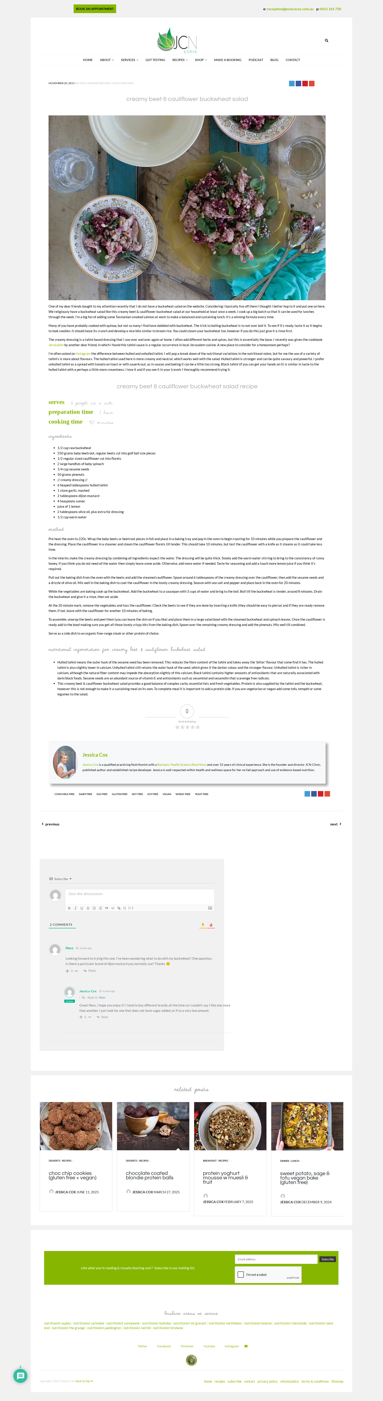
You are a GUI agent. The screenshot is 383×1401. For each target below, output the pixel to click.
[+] (131, 908)
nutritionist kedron (258, 1323)
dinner (284, 1160)
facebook (164, 1346)
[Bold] (69, 908)
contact (293, 60)
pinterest (187, 1346)
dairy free (85, 794)
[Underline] (82, 908)
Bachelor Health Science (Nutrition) (181, 764)
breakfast (210, 1160)
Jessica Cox (95, 755)
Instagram (83, 353)
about (105, 60)
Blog (274, 60)
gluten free (119, 794)
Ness (102, 997)
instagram (232, 1346)
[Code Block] (113, 908)
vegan (167, 794)
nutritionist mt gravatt (189, 1323)
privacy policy (268, 1381)
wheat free (183, 794)
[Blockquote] (107, 908)
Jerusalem (56, 345)
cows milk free (64, 794)
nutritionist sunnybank (123, 1323)
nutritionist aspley (57, 1323)
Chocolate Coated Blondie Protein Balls (150, 1175)
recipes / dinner (86, 83)
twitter (142, 1346)
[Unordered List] (100, 908)
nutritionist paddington (104, 1328)
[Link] (119, 908)
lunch (295, 1160)
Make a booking (227, 60)
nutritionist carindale (88, 1323)
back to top (83, 1381)
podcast (256, 60)
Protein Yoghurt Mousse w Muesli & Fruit (225, 1177)
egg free (102, 794)
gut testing (155, 60)
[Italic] (75, 908)
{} (124, 908)
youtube (209, 1346)
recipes (178, 60)
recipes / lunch (110, 83)
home (208, 1381)
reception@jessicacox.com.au (290, 9)
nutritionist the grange (68, 1328)
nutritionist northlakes (225, 1323)
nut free (137, 794)
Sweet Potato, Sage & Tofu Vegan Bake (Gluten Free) (305, 1178)
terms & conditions (315, 1381)
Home (88, 60)
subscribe (235, 1381)
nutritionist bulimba (156, 1323)
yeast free (201, 794)
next (329, 826)
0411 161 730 (330, 9)
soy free (152, 794)
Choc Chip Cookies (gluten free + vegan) (72, 1175)
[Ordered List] (94, 908)
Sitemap (337, 1381)
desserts (54, 1160)
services (128, 60)
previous (62, 826)
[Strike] (88, 908)
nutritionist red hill (137, 1328)
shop (199, 60)
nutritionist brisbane (168, 1328)
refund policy (289, 1381)
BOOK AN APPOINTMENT (95, 9)
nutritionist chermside (290, 1323)
